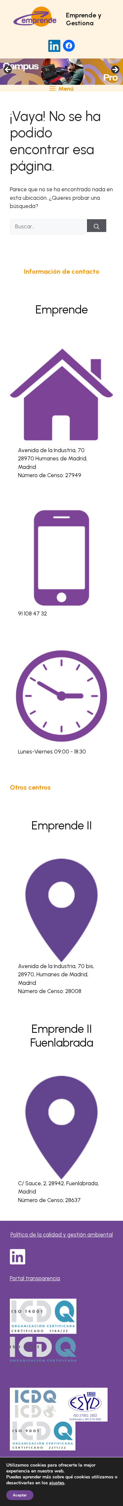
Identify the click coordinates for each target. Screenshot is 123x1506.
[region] (61, 71)
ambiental (100, 1234)
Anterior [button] (8, 70)
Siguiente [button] (115, 70)
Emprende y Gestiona (83, 19)
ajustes (56, 1483)
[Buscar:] (48, 226)
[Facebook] (69, 46)
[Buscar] (96, 225)
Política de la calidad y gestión (48, 1234)
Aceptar (20, 1495)
